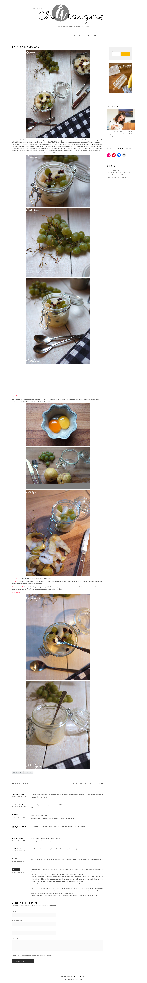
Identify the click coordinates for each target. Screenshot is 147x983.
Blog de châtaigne (80, 976)
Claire (14, 858)
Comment (15, 939)
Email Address (17, 921)
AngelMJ (15, 815)
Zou (125, 54)
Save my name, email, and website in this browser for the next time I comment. (33, 955)
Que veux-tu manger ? (118, 51)
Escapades (77, 35)
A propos (92, 35)
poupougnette (17, 804)
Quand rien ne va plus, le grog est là (85, 783)
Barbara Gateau (18, 794)
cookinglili (16, 848)
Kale (66, 979)
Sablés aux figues (22, 783)
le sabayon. (93, 144)
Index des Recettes (58, 35)
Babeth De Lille (17, 838)
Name (14, 912)
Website (15, 930)
